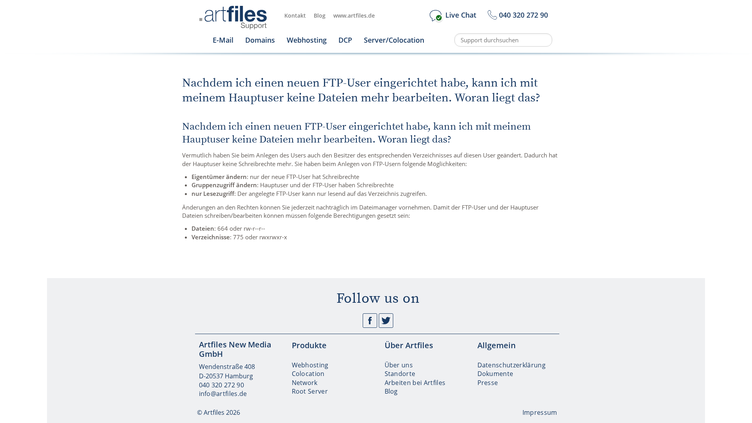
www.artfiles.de (354, 15)
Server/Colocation (394, 40)
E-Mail (223, 40)
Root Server (310, 391)
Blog (319, 15)
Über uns (399, 365)
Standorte (400, 373)
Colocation (308, 373)
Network (305, 382)
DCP (345, 40)
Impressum (539, 412)
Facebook (370, 320)
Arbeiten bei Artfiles (415, 382)
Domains (260, 40)
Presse (487, 382)
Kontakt (295, 15)
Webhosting (307, 40)
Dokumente (495, 373)
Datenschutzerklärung (511, 365)
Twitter (386, 320)
